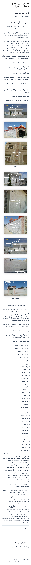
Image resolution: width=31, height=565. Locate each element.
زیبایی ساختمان (25, 458)
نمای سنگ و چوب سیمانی (25, 477)
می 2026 (25, 369)
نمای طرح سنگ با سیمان (10, 477)
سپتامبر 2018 (24, 415)
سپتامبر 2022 (24, 378)
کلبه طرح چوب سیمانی (20, 486)
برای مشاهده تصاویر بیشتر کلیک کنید (15, 305)
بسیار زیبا (4, 454)
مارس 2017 (25, 447)
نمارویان (12, 470)
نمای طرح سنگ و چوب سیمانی (23, 482)
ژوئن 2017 (25, 444)
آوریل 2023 (25, 372)
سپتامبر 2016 (24, 450)
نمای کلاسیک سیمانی (17, 484)
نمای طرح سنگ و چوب (16, 480)
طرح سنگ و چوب (23, 464)
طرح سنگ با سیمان (26, 462)
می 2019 (25, 395)
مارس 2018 (25, 430)
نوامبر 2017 (25, 441)
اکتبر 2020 (25, 387)
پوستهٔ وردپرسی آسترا (12, 562)
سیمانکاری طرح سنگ (6, 458)
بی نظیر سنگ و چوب (22, 351)
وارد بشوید (14, 547)
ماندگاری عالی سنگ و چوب (21, 354)
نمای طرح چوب (13, 482)
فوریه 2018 (25, 433)
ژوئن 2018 (25, 421)
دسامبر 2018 (24, 407)
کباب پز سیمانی (5, 484)
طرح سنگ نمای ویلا (12, 462)
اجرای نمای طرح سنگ (25, 454)
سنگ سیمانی (13, 458)
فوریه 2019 (25, 404)
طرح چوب (17, 467)
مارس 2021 (25, 384)
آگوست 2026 (24, 361)
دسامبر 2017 (24, 439)
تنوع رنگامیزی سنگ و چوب (21, 345)
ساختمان (18, 458)
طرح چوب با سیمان (10, 467)
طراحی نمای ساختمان (18, 460)
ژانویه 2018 (25, 436)
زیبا (21, 456)
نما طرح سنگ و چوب (25, 473)
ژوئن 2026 (25, 366)
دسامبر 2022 (24, 375)
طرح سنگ (10, 460)
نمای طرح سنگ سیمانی (24, 480)
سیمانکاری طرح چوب (25, 460)
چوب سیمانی (11, 484)
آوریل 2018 (25, 427)
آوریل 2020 (25, 392)
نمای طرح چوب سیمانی (25, 484)
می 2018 (25, 424)
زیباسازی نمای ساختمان (13, 456)
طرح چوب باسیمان (26, 470)
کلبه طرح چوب (26, 486)
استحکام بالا (10, 454)
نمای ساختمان (11, 475)
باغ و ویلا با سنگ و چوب (22, 357)
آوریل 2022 (25, 381)
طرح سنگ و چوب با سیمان (13, 465)
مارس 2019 (25, 401)
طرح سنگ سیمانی (19, 462)
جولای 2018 (25, 418)
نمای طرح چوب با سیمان (6, 482)
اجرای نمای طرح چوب (17, 454)
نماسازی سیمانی (4, 470)
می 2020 (25, 390)
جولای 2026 (25, 364)
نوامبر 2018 (25, 410)
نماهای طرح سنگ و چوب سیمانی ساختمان (13, 473)
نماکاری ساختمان (25, 475)
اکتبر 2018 (25, 413)
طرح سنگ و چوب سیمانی (24, 467)
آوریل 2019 (25, 398)
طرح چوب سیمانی (19, 470)
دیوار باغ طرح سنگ (26, 456)
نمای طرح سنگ (17, 477)
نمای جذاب (19, 475)
